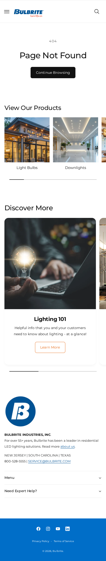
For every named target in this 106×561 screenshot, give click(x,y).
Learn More (50, 347)
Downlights (75, 167)
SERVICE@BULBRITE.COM (49, 461)
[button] (7, 11)
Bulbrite (58, 551)
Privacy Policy (40, 541)
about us (67, 446)
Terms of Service (64, 541)
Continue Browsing (53, 73)
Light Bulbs (27, 167)
